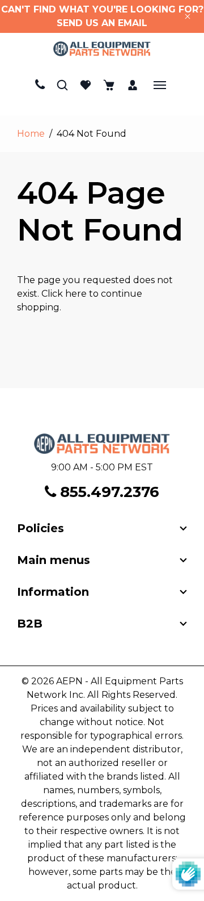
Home (31, 133)
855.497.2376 (107, 492)
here (76, 293)
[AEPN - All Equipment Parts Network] (102, 48)
